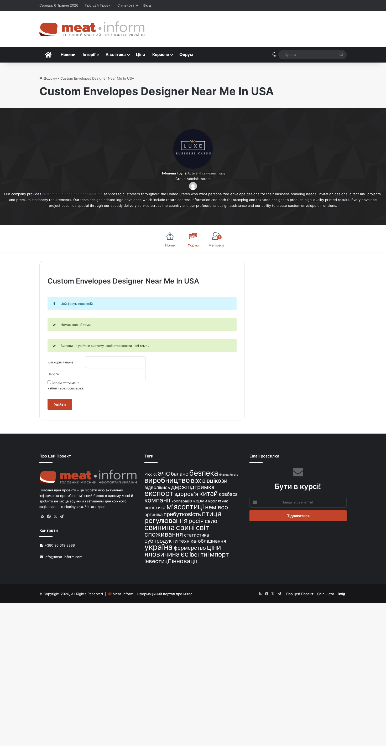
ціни (214, 547)
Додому (50, 78)
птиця (211, 514)
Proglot (150, 474)
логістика (154, 507)
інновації (184, 560)
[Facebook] (49, 516)
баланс (179, 474)
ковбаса (228, 494)
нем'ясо (216, 507)
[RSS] (42, 516)
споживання (163, 534)
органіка (153, 514)
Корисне (160, 54)
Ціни (140, 54)
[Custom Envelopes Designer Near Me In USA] (193, 167)
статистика (196, 535)
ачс (164, 473)
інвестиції (157, 561)
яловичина (162, 554)
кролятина (218, 500)
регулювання (165, 520)
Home (170, 245)
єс (185, 554)
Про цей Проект (98, 5)
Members (216, 241)
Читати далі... (96, 507)
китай (208, 493)
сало (211, 521)
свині (185, 527)
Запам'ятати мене (65, 382)
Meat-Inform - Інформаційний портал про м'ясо (152, 594)
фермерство (190, 547)
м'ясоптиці (185, 506)
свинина (159, 527)
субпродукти (161, 541)
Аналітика (116, 54)
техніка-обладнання (202, 541)
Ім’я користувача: (61, 362)
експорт (158, 493)
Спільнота (125, 5)
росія (196, 520)
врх (196, 480)
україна (158, 547)
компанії (157, 500)
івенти (198, 554)
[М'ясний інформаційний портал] (91, 28)
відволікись (157, 487)
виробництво (167, 480)
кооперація (181, 501)
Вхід (147, 5)
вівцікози (214, 480)
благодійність (228, 474)
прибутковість (182, 514)
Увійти (60, 404)
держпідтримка (193, 486)
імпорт (218, 554)
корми (200, 500)
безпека (203, 473)
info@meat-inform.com (63, 557)
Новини (68, 54)
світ (202, 527)
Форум (186, 54)
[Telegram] (61, 516)
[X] (55, 516)
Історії (89, 54)
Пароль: (54, 374)
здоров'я (186, 494)
